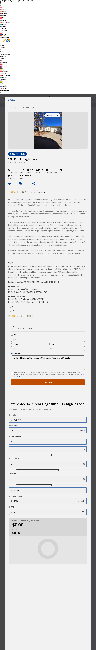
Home (10, 108)
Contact (2, 58)
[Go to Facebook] (0, 3)
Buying (2, 52)
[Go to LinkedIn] (0, 5)
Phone (16, 344)
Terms (82, 374)
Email (53, 344)
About (2, 56)
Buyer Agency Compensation (18, 311)
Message (17, 353)
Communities (4, 54)
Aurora (17, 108)
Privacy (17, 376)
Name (16, 334)
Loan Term (13, 426)
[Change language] (2, 7)
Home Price (13, 415)
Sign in (7, 37)
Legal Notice (12, 307)
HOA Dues (13, 507)
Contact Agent (48, 382)
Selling (2, 50)
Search (2, 47)
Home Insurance (15, 496)
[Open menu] (0, 92)
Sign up (2, 37)
